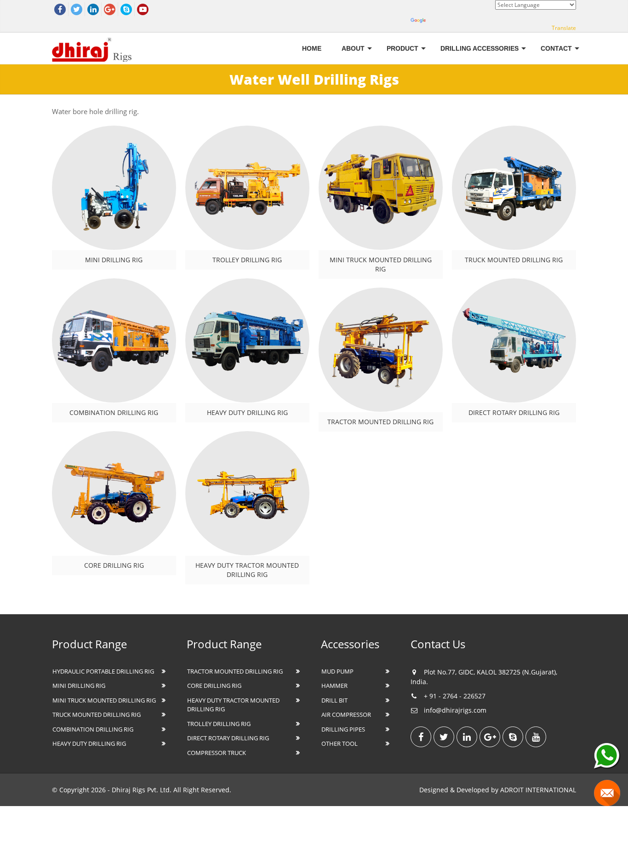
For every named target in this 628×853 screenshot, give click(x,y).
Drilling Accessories (479, 48)
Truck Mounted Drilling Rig (514, 259)
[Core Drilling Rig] (114, 493)
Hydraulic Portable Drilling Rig (103, 671)
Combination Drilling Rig (113, 412)
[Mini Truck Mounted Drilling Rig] (381, 188)
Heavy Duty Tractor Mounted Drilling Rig (247, 570)
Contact (556, 48)
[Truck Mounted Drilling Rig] (514, 188)
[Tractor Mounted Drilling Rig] (381, 350)
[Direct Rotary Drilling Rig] (514, 340)
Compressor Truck (216, 753)
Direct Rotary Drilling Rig (513, 412)
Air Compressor (346, 714)
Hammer (334, 685)
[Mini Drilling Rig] (114, 188)
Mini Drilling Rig (114, 259)
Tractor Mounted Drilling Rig (380, 421)
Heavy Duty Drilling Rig (247, 412)
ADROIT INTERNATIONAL (538, 789)
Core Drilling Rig (114, 565)
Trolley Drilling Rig (247, 259)
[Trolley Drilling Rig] (247, 188)
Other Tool (339, 743)
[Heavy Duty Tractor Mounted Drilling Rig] (247, 493)
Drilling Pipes (343, 729)
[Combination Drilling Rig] (114, 340)
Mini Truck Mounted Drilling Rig (381, 264)
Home (311, 48)
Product (402, 48)
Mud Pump (337, 671)
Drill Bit (334, 700)
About (353, 48)
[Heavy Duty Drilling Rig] (247, 340)
